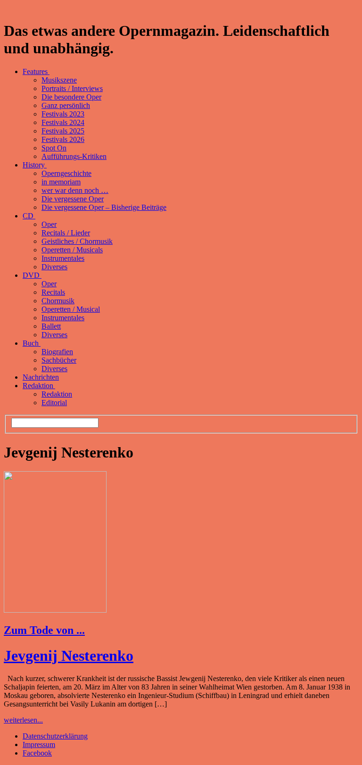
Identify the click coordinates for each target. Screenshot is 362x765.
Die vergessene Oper (72, 199)
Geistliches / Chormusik (77, 241)
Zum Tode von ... (44, 630)
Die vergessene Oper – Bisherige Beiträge (103, 207)
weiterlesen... (23, 720)
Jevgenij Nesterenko (68, 655)
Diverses (54, 267)
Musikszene (59, 80)
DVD (32, 275)
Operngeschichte (66, 173)
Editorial (54, 403)
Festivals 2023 (62, 114)
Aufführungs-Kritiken (74, 156)
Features (36, 71)
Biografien (57, 352)
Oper (49, 224)
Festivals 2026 (62, 139)
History (35, 165)
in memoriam (61, 182)
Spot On (53, 148)
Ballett (51, 326)
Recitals (53, 292)
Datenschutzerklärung (55, 736)
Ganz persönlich (65, 105)
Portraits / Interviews (72, 88)
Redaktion (39, 386)
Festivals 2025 (62, 131)
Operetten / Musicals (72, 250)
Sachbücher (58, 360)
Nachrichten (41, 377)
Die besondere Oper (71, 97)
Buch (32, 343)
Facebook (37, 753)
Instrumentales (62, 258)
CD (29, 216)
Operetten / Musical (70, 309)
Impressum (39, 744)
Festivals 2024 (62, 122)
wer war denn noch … (74, 190)
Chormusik (57, 301)
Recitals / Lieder (65, 233)
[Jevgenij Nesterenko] (55, 610)
